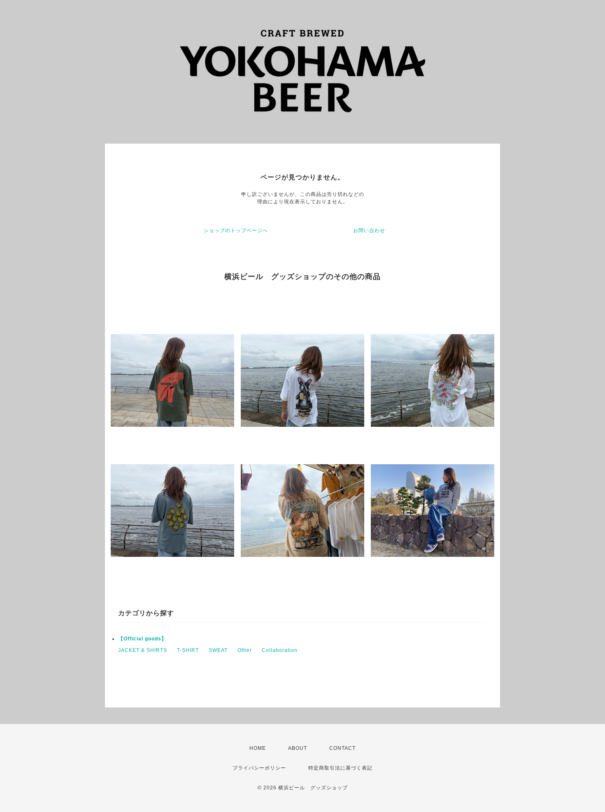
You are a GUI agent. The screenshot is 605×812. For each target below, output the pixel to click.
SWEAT (218, 650)
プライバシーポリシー (259, 768)
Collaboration (280, 650)
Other (244, 650)
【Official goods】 (142, 639)
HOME (257, 748)
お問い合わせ (369, 230)
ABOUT (297, 748)
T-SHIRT (188, 650)
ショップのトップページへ (236, 230)
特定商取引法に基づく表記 (340, 768)
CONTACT (342, 748)
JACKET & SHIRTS (142, 650)
